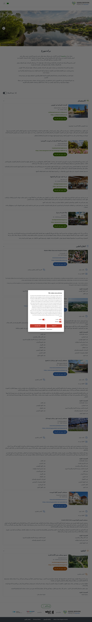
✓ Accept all (38, 325)
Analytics (40, 319)
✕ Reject (54, 325)
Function (57, 319)
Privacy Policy (49, 329)
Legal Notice (42, 329)
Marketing (57, 321)
